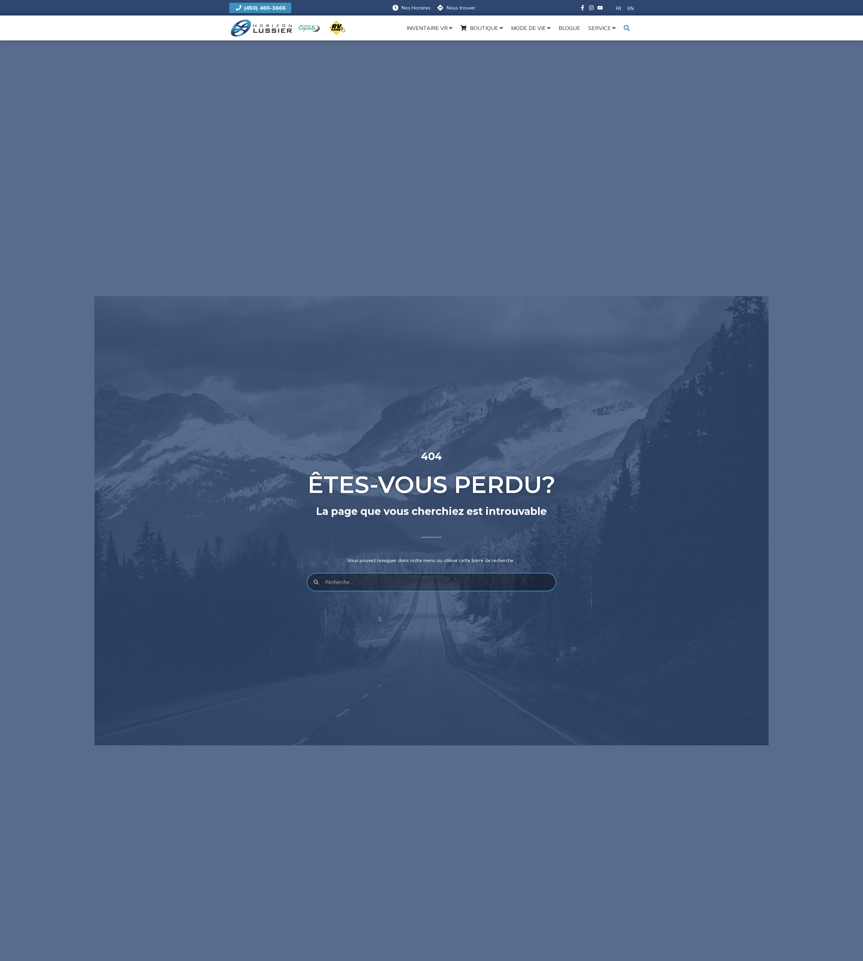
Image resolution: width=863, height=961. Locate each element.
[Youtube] (600, 7)
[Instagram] (591, 7)
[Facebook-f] (582, 7)
